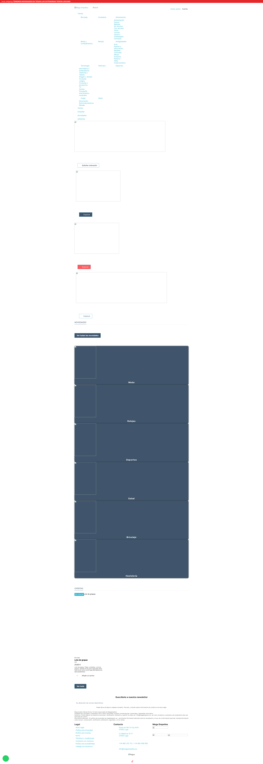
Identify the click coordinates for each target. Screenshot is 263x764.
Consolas (82, 79)
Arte (115, 44)
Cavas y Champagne (118, 35)
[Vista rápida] (90, 654)
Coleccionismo (120, 63)
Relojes (101, 41)
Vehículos (102, 66)
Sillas (116, 61)
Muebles (117, 50)
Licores (117, 32)
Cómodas (118, 53)
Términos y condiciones (85, 738)
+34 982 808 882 (98, 4)
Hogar (83, 98)
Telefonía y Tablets (83, 74)
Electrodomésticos (86, 103)
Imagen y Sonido (85, 77)
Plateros (117, 59)
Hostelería (102, 17)
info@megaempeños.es (128, 749)
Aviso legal (80, 727)
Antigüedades (121, 41)
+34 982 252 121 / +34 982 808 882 (133, 743)
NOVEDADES (80, 322)
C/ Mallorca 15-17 (126, 734)
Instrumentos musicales (84, 94)
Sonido (82, 89)
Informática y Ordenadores (84, 70)
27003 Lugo (123, 736)
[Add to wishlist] (87, 654)
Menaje (82, 105)
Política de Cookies (83, 733)
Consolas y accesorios (83, 84)
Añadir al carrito (88, 676)
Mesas (116, 55)
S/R (75, 662)
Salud (100, 98)
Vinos (116, 30)
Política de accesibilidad (85, 744)
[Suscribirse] (187, 703)
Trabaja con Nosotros (84, 746)
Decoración (83, 101)
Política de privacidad (84, 730)
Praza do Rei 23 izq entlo (129, 727)
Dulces (116, 22)
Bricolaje (84, 17)
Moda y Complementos (87, 42)
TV (80, 87)
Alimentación (121, 17)
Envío (78, 736)
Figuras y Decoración (118, 47)
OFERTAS (78, 588)
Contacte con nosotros (85, 741)
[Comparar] (88, 654)
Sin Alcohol (118, 26)
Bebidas (117, 24)
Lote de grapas (81, 660)
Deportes (119, 66)
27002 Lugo (123, 729)
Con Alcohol (119, 28)
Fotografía (83, 91)
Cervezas (117, 39)
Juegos (82, 81)
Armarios (117, 57)
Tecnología (85, 66)
